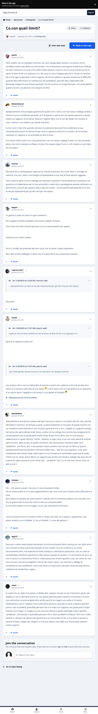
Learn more (5, 4)
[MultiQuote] (6, 95)
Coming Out (40, 36)
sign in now (62, 646)
